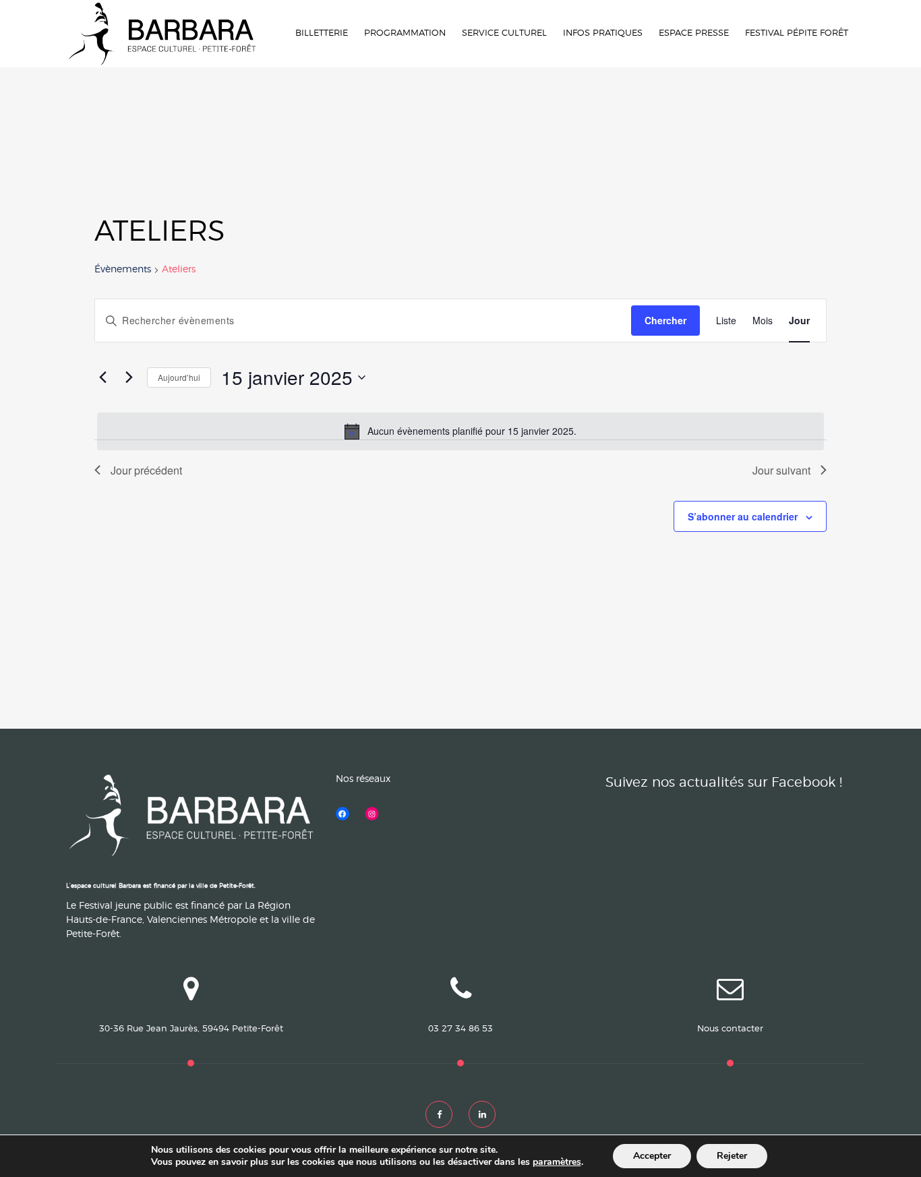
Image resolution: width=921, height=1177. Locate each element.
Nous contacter (730, 1029)
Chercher (665, 320)
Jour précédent (146, 470)
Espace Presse (694, 33)
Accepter (652, 1155)
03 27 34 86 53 (460, 1029)
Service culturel (504, 33)
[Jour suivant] (129, 377)
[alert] (460, 431)
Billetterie (321, 33)
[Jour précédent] (102, 377)
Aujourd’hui (179, 377)
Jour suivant (781, 470)
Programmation (405, 33)
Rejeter (732, 1155)
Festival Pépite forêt (796, 33)
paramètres (557, 1162)
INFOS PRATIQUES (603, 33)
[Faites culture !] (162, 33)
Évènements (122, 269)
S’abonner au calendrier (743, 516)
